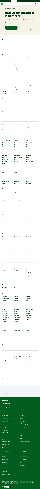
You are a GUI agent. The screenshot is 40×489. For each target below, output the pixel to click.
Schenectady (4, 311)
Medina (3, 221)
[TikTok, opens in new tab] (21, 482)
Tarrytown (4, 330)
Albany (27, 43)
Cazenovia (28, 81)
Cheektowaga (5, 85)
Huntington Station (30, 161)
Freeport (16, 131)
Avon (3, 49)
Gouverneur (4, 144)
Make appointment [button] (25, 27)
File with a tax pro (5, 421)
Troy (27, 330)
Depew (15, 104)
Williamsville (4, 371)
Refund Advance (5, 462)
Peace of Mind (4, 427)
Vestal (15, 347)
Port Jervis (4, 274)
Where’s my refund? (23, 429)
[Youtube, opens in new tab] (29, 482)
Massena (16, 219)
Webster (27, 360)
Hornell (27, 157)
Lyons (27, 209)
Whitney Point (29, 369)
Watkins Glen (16, 360)
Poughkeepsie (17, 276)
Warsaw (3, 358)
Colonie (27, 89)
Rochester (4, 300)
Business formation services (7, 445)
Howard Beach (17, 159)
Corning (15, 91)
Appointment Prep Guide (24, 424)
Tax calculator (22, 421)
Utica (3, 339)
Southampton (17, 317)
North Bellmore (5, 245)
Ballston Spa (16, 57)
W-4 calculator (22, 430)
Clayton (15, 87)
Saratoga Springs (29, 309)
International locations (6, 474)
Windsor (15, 371)
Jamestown (4, 183)
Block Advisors (4, 439)
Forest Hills (16, 129)
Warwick (16, 358)
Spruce (3, 456)
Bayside (27, 59)
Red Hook (16, 296)
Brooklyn (4, 70)
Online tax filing (5, 420)
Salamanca (16, 309)
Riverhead (28, 298)
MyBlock (21, 418)
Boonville (16, 66)
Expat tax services (5, 432)
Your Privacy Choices (13, 486)
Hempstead (16, 155)
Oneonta (16, 257)
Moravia (27, 226)
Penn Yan (4, 272)
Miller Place (4, 223)
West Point (16, 364)
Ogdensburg (16, 255)
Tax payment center (23, 427)
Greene (3, 146)
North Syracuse (17, 245)
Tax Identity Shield (5, 429)
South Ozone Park (5, 317)
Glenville (16, 142)
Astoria (3, 47)
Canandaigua (4, 78)
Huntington (16, 161)
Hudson (27, 159)
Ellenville (16, 116)
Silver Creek (4, 315)
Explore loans (4, 454)
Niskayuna (28, 242)
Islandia (3, 172)
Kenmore (4, 192)
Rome (27, 300)
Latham (3, 202)
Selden (27, 311)
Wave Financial (5, 447)
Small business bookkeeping (7, 442)
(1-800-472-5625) (20, 389)
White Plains (28, 366)
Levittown (28, 202)
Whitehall (4, 369)
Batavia (27, 57)
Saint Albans (4, 309)
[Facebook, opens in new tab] (24, 482)
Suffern (27, 319)
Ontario (27, 257)
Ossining (4, 259)
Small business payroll (6, 444)
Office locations (5, 473)
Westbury (4, 366)
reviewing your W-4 (13, 392)
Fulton (27, 131)
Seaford (15, 311)
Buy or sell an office (23, 459)
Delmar (3, 104)
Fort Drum (28, 129)
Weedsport (4, 362)
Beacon (3, 61)
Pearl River (4, 270)
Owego (27, 259)
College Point (17, 89)
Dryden (27, 104)
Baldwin (3, 57)
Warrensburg (28, 356)
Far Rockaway (5, 127)
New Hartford (17, 236)
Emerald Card (4, 457)
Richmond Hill (5, 298)
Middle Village (17, 221)
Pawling (27, 268)
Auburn (27, 47)
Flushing (4, 129)
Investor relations (23, 464)
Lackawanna (4, 200)
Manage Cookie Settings (24, 441)
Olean (27, 255)
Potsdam (4, 276)
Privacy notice (22, 439)
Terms (21, 438)
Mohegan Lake (17, 223)
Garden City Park (5, 140)
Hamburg (4, 155)
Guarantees (22, 466)
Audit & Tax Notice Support (7, 430)
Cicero (3, 87)
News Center (22, 462)
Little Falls (28, 204)
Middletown (28, 221)
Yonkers (3, 381)
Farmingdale (16, 127)
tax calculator (5, 392)
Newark (15, 240)
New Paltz (4, 238)
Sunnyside (4, 321)
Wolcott (27, 371)
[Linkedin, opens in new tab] (32, 482)
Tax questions (4, 471)
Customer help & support (6, 470)
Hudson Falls (4, 161)
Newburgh (28, 240)
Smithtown (16, 315)
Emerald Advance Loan (6, 460)
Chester (15, 85)
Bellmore (28, 61)
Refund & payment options (25, 426)
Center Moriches (5, 83)
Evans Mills (16, 118)
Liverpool (4, 207)
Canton (15, 78)
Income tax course (23, 460)
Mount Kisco (4, 228)
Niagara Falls (16, 242)
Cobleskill (4, 89)
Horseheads (4, 159)
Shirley (15, 313)
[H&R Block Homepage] (14, 1)
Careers (21, 457)
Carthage (4, 81)
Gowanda (16, 144)
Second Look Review (6, 426)
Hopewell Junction (18, 157)
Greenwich (16, 146)
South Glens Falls (29, 315)
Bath (3, 59)
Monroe (27, 223)
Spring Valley (28, 317)
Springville (4, 319)
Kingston (16, 192)
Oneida (3, 257)
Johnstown (28, 183)
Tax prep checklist (23, 423)
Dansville (4, 102)
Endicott (4, 118)
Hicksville (4, 157)
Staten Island (16, 319)
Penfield (27, 270)
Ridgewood (16, 298)
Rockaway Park (17, 300)
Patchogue (16, 268)
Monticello (16, 226)
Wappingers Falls (17, 356)
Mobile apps (22, 420)
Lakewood (28, 200)
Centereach (16, 83)
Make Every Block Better (24, 456)
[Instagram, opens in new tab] (27, 482)
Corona (27, 91)
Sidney (27, 313)
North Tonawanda (29, 245)
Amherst (16, 45)
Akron (15, 43)
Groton (27, 146)
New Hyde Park (29, 236)
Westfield (16, 366)
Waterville (4, 360)
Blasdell (27, 64)
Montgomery (4, 226)
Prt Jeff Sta (28, 276)
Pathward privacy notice (24, 442)
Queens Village (5, 287)
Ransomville (4, 296)
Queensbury (16, 287)
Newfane (4, 242)
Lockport (16, 207)
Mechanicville (29, 219)
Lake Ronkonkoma (18, 200)
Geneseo (16, 140)
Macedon (4, 217)
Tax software (4, 424)
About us (21, 454)
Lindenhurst (16, 204)
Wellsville (16, 362)
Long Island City (5, 209)
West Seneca (28, 364)
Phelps (15, 272)
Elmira (27, 116)
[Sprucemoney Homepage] (26, 1)
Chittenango (28, 85)
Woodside (4, 373)
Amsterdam (28, 45)
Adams (3, 43)
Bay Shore (16, 59)
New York (4, 240)
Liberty (3, 204)
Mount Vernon (17, 228)
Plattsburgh (28, 272)
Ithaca (15, 172)
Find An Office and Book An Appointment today (12, 390)
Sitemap (3, 476)
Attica (15, 47)
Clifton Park (28, 87)
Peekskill (16, 270)
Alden (3, 45)
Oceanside (4, 255)
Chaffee (27, 83)
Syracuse (16, 321)
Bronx (27, 68)
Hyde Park (4, 163)
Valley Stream (5, 347)
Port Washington (17, 274)
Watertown (28, 358)
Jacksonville (16, 181)
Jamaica (27, 181)
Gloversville (28, 142)
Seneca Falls (4, 313)
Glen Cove (4, 142)
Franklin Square (5, 131)
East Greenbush (29, 114)
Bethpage (4, 64)
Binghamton (16, 64)
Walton (3, 356)
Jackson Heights (5, 181)
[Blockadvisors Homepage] (20, 1)
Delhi (27, 102)
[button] (35, 3)
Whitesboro (16, 369)
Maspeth (28, 217)
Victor (27, 347)
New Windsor (29, 238)
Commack (4, 91)
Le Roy (15, 202)
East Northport (5, 116)
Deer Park (16, 102)
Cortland (4, 93)
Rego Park (28, 296)
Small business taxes (6, 441)
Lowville (15, 209)
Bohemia (4, 66)
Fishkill (27, 127)
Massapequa (4, 219)
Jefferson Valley (17, 183)
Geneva (27, 140)
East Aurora (16, 114)
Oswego (15, 259)
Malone (15, 217)
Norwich (3, 247)
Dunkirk (3, 106)
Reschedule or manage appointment (8, 418)
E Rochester (4, 114)
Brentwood (28, 66)
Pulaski (3, 278)
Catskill (15, 81)
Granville (28, 144)
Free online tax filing (5, 423)
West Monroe (4, 364)
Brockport (16, 68)
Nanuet (3, 236)
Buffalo (15, 70)
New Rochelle (17, 238)
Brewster (4, 68)
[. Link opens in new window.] (5, 487)
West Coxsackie (29, 362)
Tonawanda (16, 330)
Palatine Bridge (5, 268)
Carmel (27, 78)
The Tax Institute (23, 465)
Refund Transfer (5, 459)
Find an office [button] (11, 27)
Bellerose (16, 61)
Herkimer (28, 155)
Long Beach (28, 207)
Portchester (28, 274)
